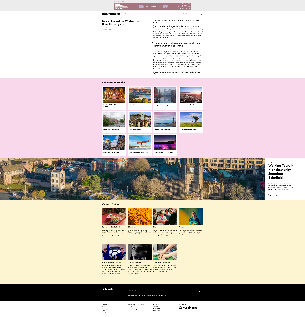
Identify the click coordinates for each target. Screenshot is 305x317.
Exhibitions (131, 227)
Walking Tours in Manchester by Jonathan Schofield (281, 171)
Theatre (181, 227)
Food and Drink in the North (111, 227)
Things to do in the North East (138, 152)
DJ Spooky (175, 72)
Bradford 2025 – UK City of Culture (111, 105)
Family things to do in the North (112, 262)
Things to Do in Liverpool (162, 105)
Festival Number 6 (169, 26)
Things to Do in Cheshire (111, 152)
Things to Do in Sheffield (111, 129)
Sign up (200, 290)
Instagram (156, 308)
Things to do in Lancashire (188, 129)
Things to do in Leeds (135, 129)
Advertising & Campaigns (136, 304)
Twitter (155, 306)
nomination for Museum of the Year (187, 62)
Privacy (104, 308)
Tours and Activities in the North (163, 262)
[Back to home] (111, 14)
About (104, 306)
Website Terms (107, 311)
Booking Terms (107, 313)
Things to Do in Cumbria (136, 105)
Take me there (274, 196)
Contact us (105, 304)
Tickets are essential (184, 64)
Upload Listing (132, 308)
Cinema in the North (134, 262)
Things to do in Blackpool (162, 129)
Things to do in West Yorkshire (163, 152)
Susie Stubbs (106, 27)
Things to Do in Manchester (188, 105)
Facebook (156, 310)
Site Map (131, 306)
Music (155, 227)
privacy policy (161, 295)
